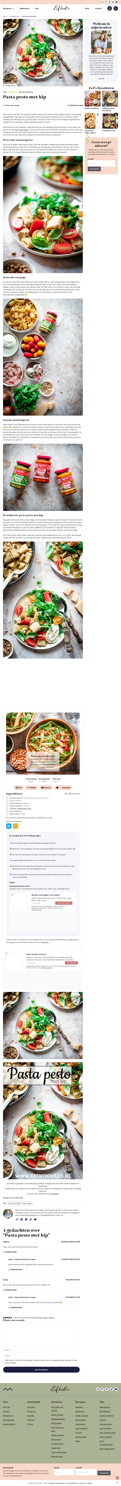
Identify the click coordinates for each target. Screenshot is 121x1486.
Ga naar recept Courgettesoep (110, 123)
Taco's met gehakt (58, 1452)
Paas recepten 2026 (107, 1433)
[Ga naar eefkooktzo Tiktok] (31, 1219)
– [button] (66, 794)
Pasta (77, 1441)
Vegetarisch (80, 1424)
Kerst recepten (106, 1437)
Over (37, 8)
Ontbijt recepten (106, 1416)
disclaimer (45, 942)
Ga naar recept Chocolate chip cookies (93, 123)
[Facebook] (109, 2)
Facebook (31, 1407)
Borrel (102, 1411)
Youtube (30, 1416)
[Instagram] (102, 2)
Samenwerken (8, 1420)
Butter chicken (57, 1415)
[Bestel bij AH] (8, 826)
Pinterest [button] (47, 788)
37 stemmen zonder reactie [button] (42, 1317)
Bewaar (33, 787)
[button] (9, 92)
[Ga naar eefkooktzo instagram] (17, 1219)
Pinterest (31, 1420)
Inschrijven (94, 169)
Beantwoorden (11, 1252)
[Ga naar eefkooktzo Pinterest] (21, 1219)
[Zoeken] (115, 8)
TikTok (30, 1424)
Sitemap (89, 1483)
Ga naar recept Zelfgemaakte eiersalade (110, 101)
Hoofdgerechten (14, 16)
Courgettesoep (57, 1444)
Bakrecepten (105, 1407)
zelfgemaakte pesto (24, 809)
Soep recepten (105, 1428)
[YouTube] (116, 2)
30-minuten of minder (14, 1203)
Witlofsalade (56, 1423)
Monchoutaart (57, 1456)
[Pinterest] (105, 2)
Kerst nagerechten (107, 1449)
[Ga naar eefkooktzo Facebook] (26, 1219)
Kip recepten (80, 1420)
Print (20, 788)
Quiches (78, 1433)
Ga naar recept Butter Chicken (93, 101)
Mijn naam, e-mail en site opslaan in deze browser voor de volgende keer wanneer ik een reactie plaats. (41, 1361)
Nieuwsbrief (8, 1416)
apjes (108, 1411)
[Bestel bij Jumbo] (15, 826)
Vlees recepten (81, 1428)
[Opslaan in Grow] (80, 85)
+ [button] (70, 794)
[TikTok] (112, 2)
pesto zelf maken (22, 130)
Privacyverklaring (71, 1483)
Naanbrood (55, 1448)
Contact (6, 1411)
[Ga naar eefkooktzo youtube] (35, 1219)
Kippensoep (56, 1439)
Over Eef (6, 1407)
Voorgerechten (106, 1424)
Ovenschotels (80, 1437)
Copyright (82, 1483)
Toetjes (103, 1420)
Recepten (7, 8)
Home (5, 16)
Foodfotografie (9, 1424)
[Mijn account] (109, 8)
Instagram (31, 1411)
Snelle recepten (27, 1203)
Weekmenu (24, 8)
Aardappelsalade (58, 1419)
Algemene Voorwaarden (57, 1483)
